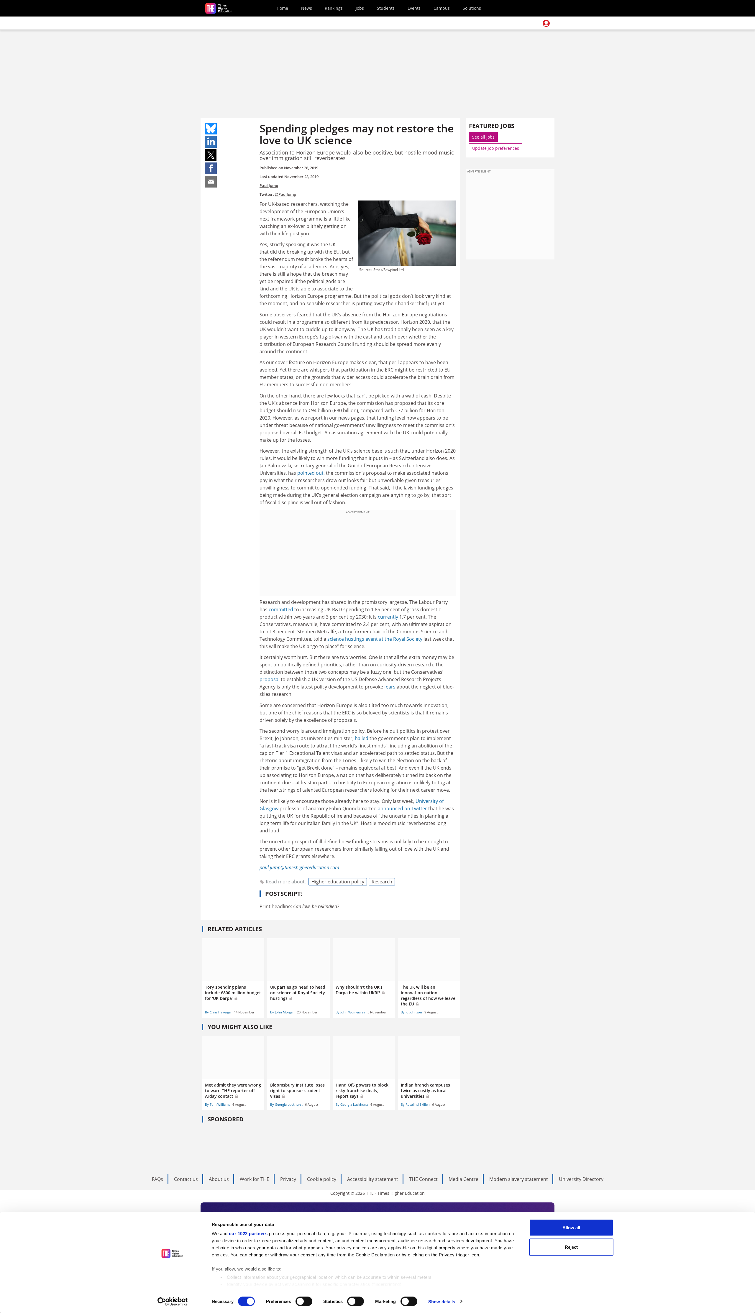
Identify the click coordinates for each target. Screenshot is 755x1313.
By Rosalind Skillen (415, 1104)
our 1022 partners (248, 1233)
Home (282, 8)
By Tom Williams (217, 1104)
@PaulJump (285, 194)
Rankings (334, 8)
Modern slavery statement (518, 1179)
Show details (441, 1301)
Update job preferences (495, 148)
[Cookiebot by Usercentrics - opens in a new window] (172, 1301)
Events (414, 8)
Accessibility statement (372, 1179)
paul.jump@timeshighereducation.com (299, 867)
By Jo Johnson (411, 1012)
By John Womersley (350, 1012)
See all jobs (483, 137)
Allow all (571, 1227)
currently (388, 617)
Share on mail (211, 182)
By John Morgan (282, 1012)
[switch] (304, 1301)
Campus (442, 8)
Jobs (360, 8)
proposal (270, 679)
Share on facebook (211, 168)
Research (382, 881)
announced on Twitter (402, 808)
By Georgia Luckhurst (286, 1104)
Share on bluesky (211, 128)
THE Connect (423, 1179)
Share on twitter (211, 155)
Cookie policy (321, 1179)
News (306, 8)
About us (219, 1179)
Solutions (472, 8)
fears (389, 686)
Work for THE (254, 1179)
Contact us (186, 1179)
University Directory (581, 1179)
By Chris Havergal (218, 1012)
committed (281, 609)
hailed (361, 738)
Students (386, 8)
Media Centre (463, 1179)
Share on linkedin (211, 142)
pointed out (310, 473)
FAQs (157, 1179)
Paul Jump (269, 185)
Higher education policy (337, 881)
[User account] (546, 23)
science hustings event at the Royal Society (374, 639)
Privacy (288, 1179)
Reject (571, 1246)
